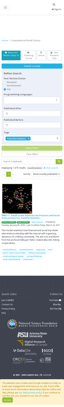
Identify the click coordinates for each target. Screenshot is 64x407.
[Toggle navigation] (5, 7)
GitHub (41, 55)
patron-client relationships (14, 253)
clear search (51, 167)
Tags (6, 132)
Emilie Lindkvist (8, 222)
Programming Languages (18, 94)
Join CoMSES (8, 300)
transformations (26, 249)
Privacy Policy (8, 308)
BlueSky (57, 304)
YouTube (54, 300)
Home (5, 40)
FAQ (4, 312)
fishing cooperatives (37, 253)
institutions (28, 259)
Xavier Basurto (37, 222)
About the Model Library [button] (10, 54)
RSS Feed (54, 308)
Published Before (13, 120)
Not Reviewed (14, 85)
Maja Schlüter (23, 222)
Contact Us (7, 304)
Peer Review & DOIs (54, 55)
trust (50, 249)
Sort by (26, 174)
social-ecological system (13, 256)
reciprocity (40, 249)
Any (9, 89)
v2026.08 (47, 375)
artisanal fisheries (34, 256)
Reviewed (12, 82)
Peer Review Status (15, 78)
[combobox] (32, 100)
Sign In (57, 9)
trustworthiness (9, 249)
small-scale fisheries (11, 259)
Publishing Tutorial (28, 56)
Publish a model (32, 66)
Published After (13, 108)
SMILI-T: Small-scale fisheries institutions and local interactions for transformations (31, 216)
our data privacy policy (30, 392)
